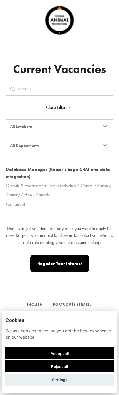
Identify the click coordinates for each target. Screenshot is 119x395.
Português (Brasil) (73, 304)
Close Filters (56, 107)
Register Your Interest (59, 263)
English (34, 304)
